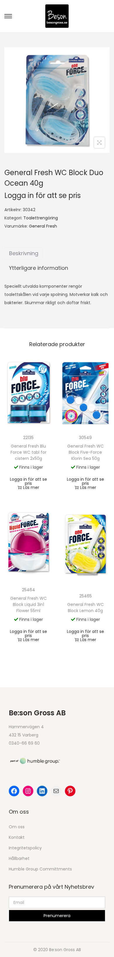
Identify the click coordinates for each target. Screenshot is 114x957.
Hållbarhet (19, 858)
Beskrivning (23, 253)
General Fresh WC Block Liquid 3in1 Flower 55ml (28, 604)
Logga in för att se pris (42, 195)
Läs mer (31, 487)
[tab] (57, 253)
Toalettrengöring (40, 218)
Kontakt (17, 837)
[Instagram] (28, 791)
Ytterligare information (38, 268)
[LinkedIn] (42, 791)
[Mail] (56, 791)
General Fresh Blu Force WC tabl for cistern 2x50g (28, 452)
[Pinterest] (70, 791)
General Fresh (43, 226)
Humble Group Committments (40, 869)
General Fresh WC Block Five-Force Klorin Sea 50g (85, 452)
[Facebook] (14, 791)
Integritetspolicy (25, 848)
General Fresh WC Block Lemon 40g (85, 608)
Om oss (17, 827)
